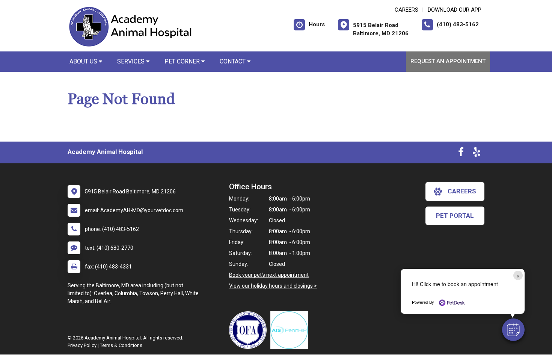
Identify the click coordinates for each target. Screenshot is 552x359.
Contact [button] (233, 61)
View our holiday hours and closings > (273, 286)
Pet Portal (455, 215)
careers (462, 191)
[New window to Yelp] (476, 154)
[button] (513, 329)
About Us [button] (84, 61)
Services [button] (131, 61)
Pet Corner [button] (182, 61)
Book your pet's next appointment (269, 275)
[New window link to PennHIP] (291, 330)
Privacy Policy (82, 345)
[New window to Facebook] (461, 154)
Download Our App (454, 9)
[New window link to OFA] (249, 330)
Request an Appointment (448, 61)
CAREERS (406, 9)
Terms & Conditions (121, 345)
